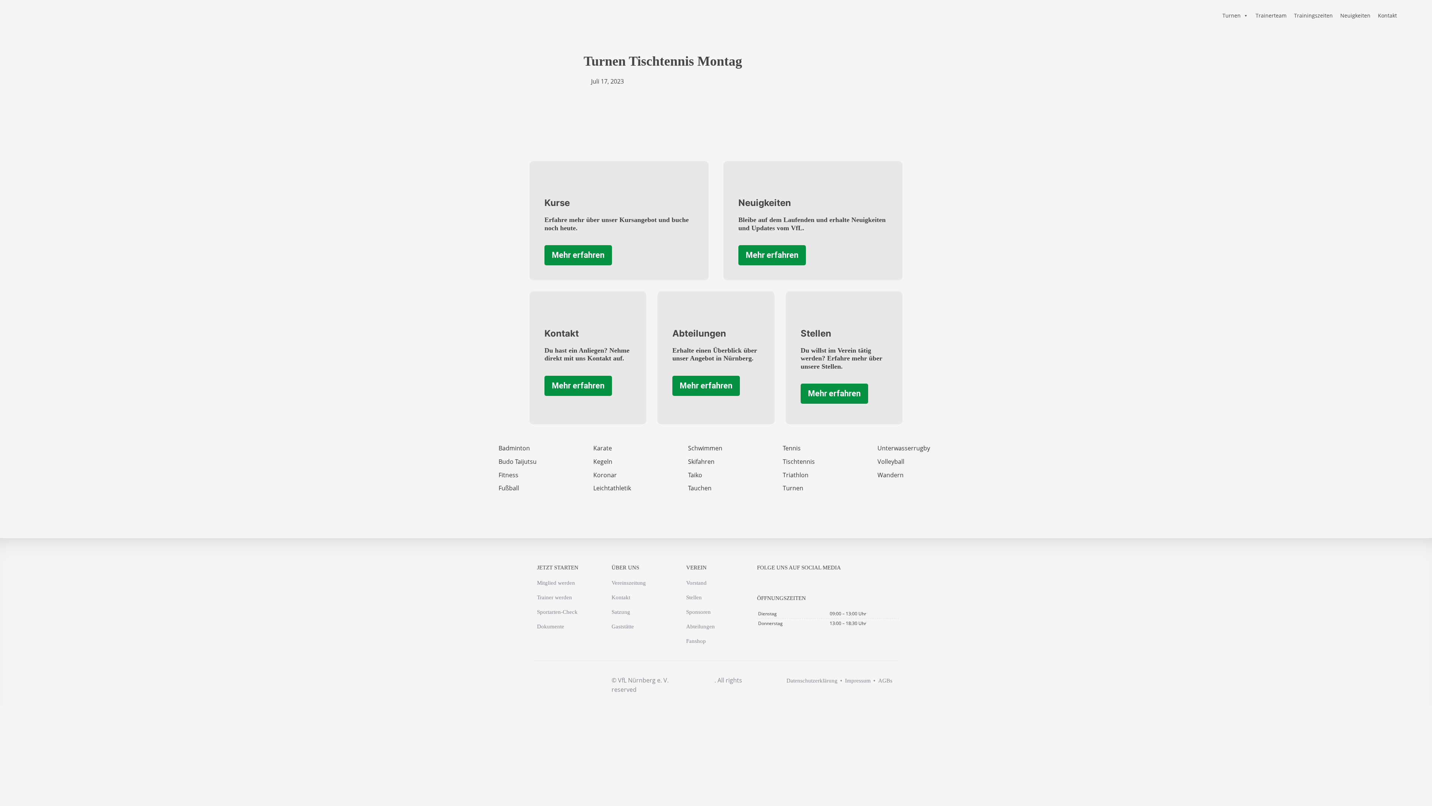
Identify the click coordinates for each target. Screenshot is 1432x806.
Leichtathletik (612, 488)
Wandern (890, 475)
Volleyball (890, 461)
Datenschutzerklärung (812, 681)
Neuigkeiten (1355, 15)
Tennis (792, 448)
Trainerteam (1271, 15)
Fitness (508, 475)
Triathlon (795, 475)
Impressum (858, 681)
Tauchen (700, 488)
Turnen (1231, 15)
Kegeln (602, 461)
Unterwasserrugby (903, 448)
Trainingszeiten (1313, 15)
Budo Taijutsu (518, 461)
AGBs (885, 681)
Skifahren (701, 461)
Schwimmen (705, 448)
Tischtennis (799, 461)
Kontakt (1387, 15)
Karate (602, 448)
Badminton (514, 448)
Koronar (605, 475)
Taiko (695, 475)
